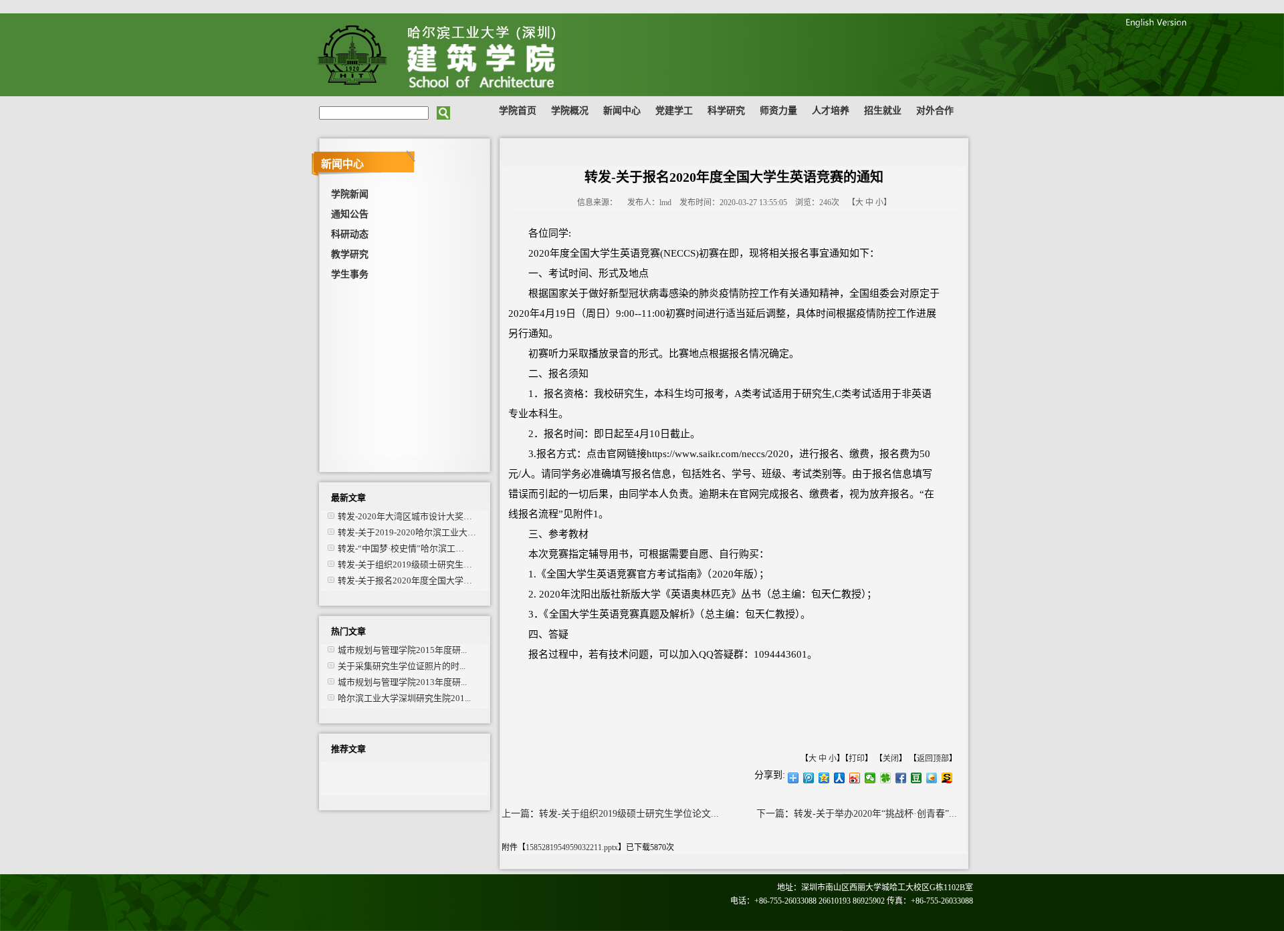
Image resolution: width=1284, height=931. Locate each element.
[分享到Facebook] (901, 778)
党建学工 (674, 111)
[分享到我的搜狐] (947, 778)
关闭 (891, 758)
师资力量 (778, 111)
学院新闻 (349, 194)
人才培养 (830, 111)
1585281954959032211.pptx (572, 847)
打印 (857, 758)
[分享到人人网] (839, 778)
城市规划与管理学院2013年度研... (402, 682)
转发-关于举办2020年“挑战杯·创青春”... (875, 814)
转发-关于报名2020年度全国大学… (405, 580)
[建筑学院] (491, 93)
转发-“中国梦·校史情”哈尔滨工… (401, 548)
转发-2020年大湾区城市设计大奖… (405, 516)
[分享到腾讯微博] (809, 778)
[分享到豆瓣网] (916, 778)
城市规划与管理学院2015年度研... (402, 650)
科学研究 (726, 111)
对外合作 (935, 111)
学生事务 (349, 274)
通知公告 (349, 214)
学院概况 (569, 111)
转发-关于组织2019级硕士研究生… (405, 564)
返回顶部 (933, 758)
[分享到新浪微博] (855, 778)
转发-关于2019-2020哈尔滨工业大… (407, 532)
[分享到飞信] (932, 778)
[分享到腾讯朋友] (885, 778)
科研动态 (349, 234)
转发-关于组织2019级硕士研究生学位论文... (629, 814)
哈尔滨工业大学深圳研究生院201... (404, 698)
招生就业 (882, 111)
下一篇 (770, 814)
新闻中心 (622, 111)
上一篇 (516, 814)
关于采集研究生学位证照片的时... (401, 666)
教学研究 (349, 254)
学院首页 (517, 111)
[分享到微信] (870, 778)
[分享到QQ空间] (824, 778)
